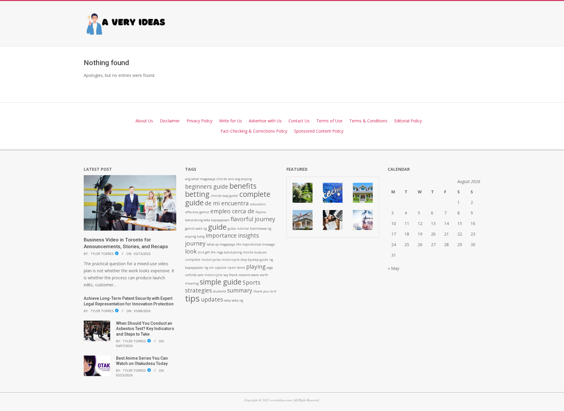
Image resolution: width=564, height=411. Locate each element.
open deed (236, 267)
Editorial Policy (408, 121)
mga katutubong (229, 252)
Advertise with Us (265, 121)
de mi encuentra (227, 203)
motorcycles (211, 260)
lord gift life (207, 252)
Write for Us (230, 121)
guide (217, 227)
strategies (198, 290)
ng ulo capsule (215, 267)
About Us (144, 121)
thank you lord (265, 291)
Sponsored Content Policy (318, 131)
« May (393, 268)
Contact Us (299, 121)
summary (239, 290)
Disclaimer (170, 121)
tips (192, 298)
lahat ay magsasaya (221, 244)
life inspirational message (255, 244)
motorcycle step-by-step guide (245, 260)
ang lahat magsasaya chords (206, 179)
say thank (231, 275)
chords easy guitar (224, 196)
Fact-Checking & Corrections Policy (254, 131)
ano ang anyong (240, 179)
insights (248, 235)
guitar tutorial (238, 228)
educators (258, 204)
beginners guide (206, 186)
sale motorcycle (210, 275)
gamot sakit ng (196, 228)
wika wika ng (233, 300)
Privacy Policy (199, 121)
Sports (251, 282)
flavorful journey (253, 219)
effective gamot (197, 212)
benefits (242, 186)
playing (256, 266)
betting (197, 194)
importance (221, 235)
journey (195, 243)
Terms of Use (329, 121)
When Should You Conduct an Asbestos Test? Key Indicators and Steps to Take (145, 328)
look (191, 251)
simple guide (220, 282)
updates (212, 299)
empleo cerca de (232, 211)
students (219, 291)
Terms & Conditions (368, 121)
